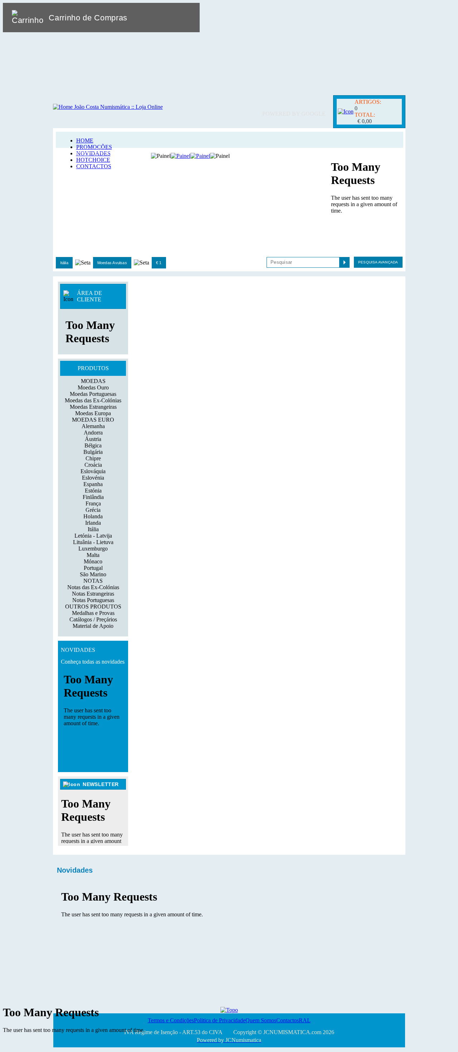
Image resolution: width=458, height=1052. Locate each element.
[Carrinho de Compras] (346, 111)
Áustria (93, 439)
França (93, 503)
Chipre (93, 458)
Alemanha (93, 426)
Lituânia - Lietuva (93, 542)
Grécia (93, 510)
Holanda (93, 516)
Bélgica (93, 445)
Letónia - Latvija (93, 536)
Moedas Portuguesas (93, 394)
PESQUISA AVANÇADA (378, 262)
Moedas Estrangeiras (93, 407)
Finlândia (93, 497)
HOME (84, 140)
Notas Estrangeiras (93, 594)
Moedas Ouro (93, 387)
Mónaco (93, 561)
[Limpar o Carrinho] (172, 17)
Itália (64, 263)
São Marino (93, 574)
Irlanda (93, 523)
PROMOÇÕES (94, 147)
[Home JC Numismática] (108, 107)
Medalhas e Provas (93, 613)
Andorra (93, 433)
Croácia (93, 465)
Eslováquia (93, 471)
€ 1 (159, 263)
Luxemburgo (93, 549)
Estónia (93, 491)
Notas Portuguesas (93, 600)
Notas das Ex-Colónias (93, 587)
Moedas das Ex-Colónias (93, 400)
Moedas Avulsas (112, 263)
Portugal (93, 568)
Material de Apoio (93, 626)
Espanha (93, 484)
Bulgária (93, 452)
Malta (93, 555)
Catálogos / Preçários (93, 619)
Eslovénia (93, 478)
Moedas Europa (93, 413)
